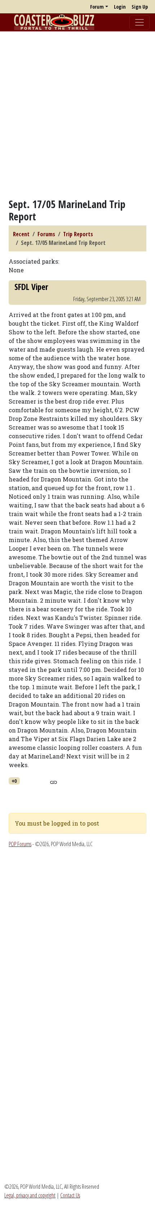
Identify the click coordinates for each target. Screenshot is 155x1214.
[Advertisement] (77, 114)
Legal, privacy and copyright (30, 1195)
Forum (97, 6)
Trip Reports (78, 234)
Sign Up (140, 6)
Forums (46, 234)
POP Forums (20, 844)
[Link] (53, 781)
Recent (21, 234)
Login (120, 6)
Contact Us (70, 1195)
